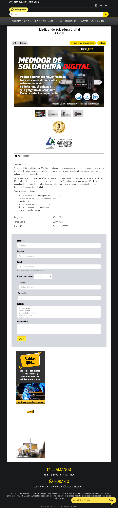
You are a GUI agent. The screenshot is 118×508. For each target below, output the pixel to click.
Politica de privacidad (61, 507)
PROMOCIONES (70, 21)
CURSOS (59, 21)
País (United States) (25, 276)
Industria (20, 304)
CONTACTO (83, 21)
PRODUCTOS (16, 21)
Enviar (21, 339)
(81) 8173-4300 (31, 2)
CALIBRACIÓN (48, 21)
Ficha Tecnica (20, 43)
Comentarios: (22, 321)
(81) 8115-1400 (16, 2)
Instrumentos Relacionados (82, 43)
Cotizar (102, 43)
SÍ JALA (37, 21)
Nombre (20, 251)
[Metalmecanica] (59, 315)
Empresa (20, 241)
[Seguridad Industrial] (59, 313)
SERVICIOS (27, 21)
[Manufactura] (59, 310)
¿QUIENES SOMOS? (97, 21)
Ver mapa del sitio (46, 507)
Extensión (22, 293)
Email (19, 262)
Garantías (74, 507)
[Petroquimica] (59, 308)
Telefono (22, 282)
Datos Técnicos (23, 156)
